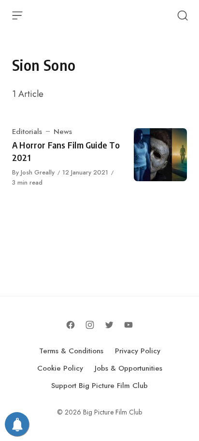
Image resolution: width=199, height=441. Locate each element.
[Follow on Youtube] (128, 325)
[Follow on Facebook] (70, 325)
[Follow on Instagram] (90, 325)
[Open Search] (182, 15)
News (63, 131)
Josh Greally (38, 172)
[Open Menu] (17, 15)
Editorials (27, 131)
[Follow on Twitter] (109, 325)
